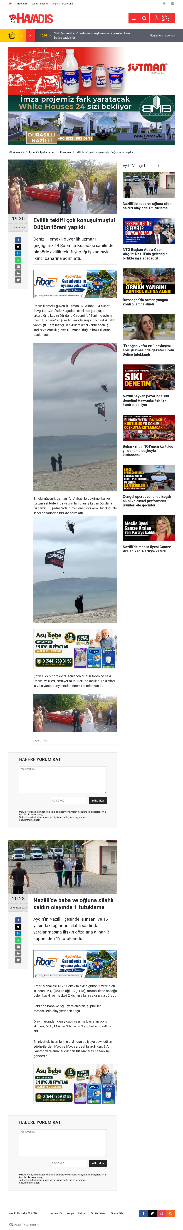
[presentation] (21, 35)
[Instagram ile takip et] (161, 1213)
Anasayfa (18, 152)
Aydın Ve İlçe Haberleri (42, 152)
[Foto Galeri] (173, 3)
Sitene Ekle (67, 3)
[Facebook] (18, 240)
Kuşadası (65, 152)
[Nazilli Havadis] (30, 17)
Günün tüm (162, 35)
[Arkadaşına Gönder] (18, 266)
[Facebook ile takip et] (143, 1213)
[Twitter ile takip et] (152, 1213)
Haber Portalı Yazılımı (26, 1224)
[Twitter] (18, 247)
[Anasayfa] (10, 3)
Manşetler (22, 3)
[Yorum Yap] (18, 280)
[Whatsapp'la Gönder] (18, 260)
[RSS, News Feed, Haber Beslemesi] (170, 1213)
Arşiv (55, 3)
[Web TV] (164, 3)
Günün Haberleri (39, 3)
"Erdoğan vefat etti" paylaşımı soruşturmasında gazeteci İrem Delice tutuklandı (92, 35)
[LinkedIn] (18, 253)
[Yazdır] (18, 273)
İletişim (82, 1213)
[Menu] (133, 18)
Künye (70, 1213)
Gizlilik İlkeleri (98, 1213)
